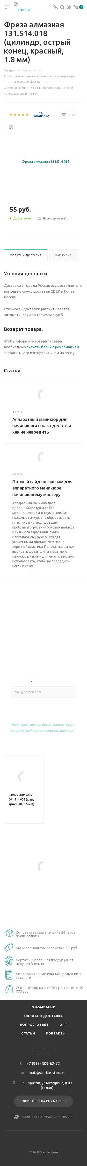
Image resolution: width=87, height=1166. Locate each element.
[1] (10, 114)
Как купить (64, 255)
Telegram (49, 1049)
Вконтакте (37, 1049)
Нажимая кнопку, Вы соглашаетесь (42, 727)
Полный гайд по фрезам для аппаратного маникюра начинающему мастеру (42, 488)
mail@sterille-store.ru (47, 1073)
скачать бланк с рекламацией (53, 347)
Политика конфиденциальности (47, 1116)
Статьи (28, 1033)
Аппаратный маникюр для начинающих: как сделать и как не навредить (41, 425)
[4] (23, 114)
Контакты (56, 1033)
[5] (27, 114)
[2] (15, 114)
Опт (63, 1024)
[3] (19, 114)
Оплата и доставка (26, 255)
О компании (43, 1007)
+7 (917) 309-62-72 (43, 1063)
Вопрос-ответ (34, 1024)
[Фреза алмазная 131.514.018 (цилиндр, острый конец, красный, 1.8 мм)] (43, 161)
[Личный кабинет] (69, 8)
